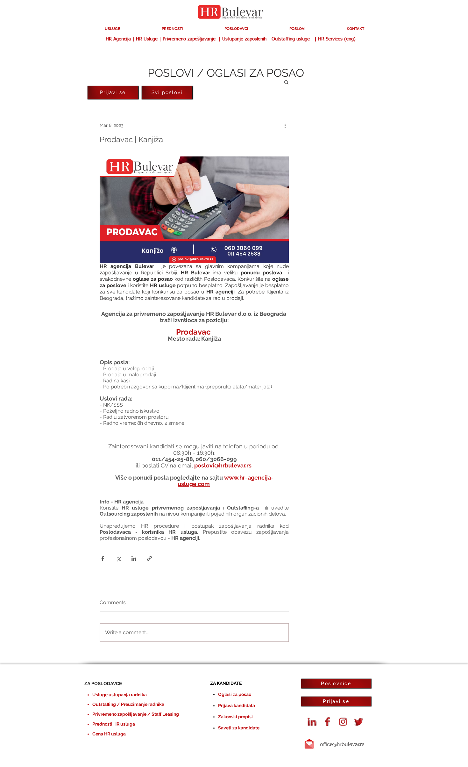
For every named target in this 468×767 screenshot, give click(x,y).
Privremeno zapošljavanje (189, 39)
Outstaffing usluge (291, 39)
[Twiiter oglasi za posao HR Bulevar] (359, 722)
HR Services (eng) (337, 39)
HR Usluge (147, 39)
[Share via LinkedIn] (134, 558)
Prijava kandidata (236, 705)
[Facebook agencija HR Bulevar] (327, 722)
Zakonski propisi (235, 716)
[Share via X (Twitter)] (118, 558)
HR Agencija (118, 39)
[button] (286, 81)
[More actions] (285, 125)
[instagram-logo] (343, 722)
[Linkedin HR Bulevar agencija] (312, 722)
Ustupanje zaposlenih (244, 39)
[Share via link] (149, 558)
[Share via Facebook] (103, 558)
